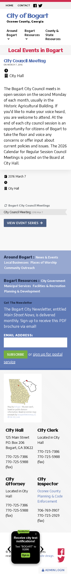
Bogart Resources (32, 33)
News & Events (47, 257)
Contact (24, 5)
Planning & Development (22, 291)
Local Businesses (16, 262)
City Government (53, 281)
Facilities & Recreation (49, 286)
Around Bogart (12, 33)
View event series (23, 223)
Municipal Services (17, 286)
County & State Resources (53, 35)
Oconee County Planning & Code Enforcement (50, 496)
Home (9, 5)
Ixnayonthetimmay (25, 414)
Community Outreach (19, 268)
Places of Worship (43, 262)
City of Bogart (27, 16)
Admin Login (54, 570)
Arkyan (17, 407)
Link (18, 417)
